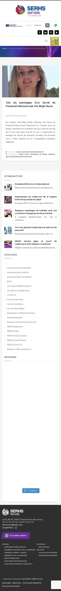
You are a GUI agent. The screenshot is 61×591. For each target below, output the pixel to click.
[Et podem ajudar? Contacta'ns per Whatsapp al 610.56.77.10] (55, 25)
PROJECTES (40, 550)
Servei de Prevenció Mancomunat (19, 156)
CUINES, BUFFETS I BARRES (48, 552)
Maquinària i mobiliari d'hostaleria (21, 313)
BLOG (18, 152)
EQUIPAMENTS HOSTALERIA (48, 555)
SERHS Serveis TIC (14, 345)
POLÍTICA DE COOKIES (11, 586)
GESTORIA (5, 544)
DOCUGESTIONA (44, 547)
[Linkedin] (45, 32)
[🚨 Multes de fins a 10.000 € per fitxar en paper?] (30, 410)
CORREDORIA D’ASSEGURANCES (15, 547)
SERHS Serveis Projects (16, 340)
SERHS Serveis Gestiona (17, 336)
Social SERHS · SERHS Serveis (32, 579)
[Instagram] (51, 32)
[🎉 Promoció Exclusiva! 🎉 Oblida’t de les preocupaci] (30, 379)
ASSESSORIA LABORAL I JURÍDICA (15, 552)
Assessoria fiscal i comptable (19, 268)
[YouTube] (57, 32)
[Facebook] (40, 32)
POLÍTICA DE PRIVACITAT (32, 583)
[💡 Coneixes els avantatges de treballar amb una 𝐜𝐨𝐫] (30, 440)
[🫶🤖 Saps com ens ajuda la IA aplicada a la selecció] (30, 471)
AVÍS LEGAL (16, 583)
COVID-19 (11, 295)
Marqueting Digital (15, 317)
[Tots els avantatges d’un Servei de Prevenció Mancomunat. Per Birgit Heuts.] (30, 81)
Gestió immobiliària (15, 304)
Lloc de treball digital (15, 308)
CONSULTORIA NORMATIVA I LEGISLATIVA (19, 564)
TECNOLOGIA (41, 544)
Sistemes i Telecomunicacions (19, 349)
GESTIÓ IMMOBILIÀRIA (11, 558)
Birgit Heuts (24, 154)
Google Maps (8, 527)
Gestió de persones (15, 299)
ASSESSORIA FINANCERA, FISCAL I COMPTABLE (19, 550)
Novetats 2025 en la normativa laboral (32, 184)
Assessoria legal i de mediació (19, 277)
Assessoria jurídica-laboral (18, 272)
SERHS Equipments (15, 326)
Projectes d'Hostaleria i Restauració (21, 322)
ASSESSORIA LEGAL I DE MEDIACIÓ (15, 555)
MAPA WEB (6, 583)
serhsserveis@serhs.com (12, 525)
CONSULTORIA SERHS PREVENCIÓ (15, 561)
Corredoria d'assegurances (18, 290)
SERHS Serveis (13, 331)
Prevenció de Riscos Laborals (42, 154)
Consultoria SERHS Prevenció (32, 152)
